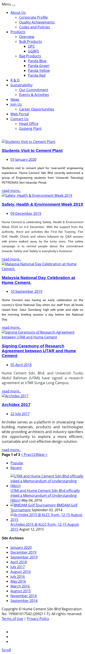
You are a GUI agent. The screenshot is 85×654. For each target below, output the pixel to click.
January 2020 (21, 547)
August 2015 (20, 591)
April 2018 (18, 562)
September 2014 (23, 600)
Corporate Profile (33, 17)
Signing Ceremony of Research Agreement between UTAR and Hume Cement (39, 351)
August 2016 (20, 571)
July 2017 (17, 566)
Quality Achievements (37, 22)
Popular (17, 463)
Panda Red (37, 75)
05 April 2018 (21, 364)
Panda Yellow (39, 70)
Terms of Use (12, 618)
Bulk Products (30, 41)
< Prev (26, 454)
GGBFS (33, 51)
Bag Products (30, 56)
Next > (42, 454)
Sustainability (21, 85)
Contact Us (19, 118)
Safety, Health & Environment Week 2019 (42, 204)
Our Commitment (33, 89)
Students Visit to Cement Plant (32, 150)
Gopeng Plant (30, 128)
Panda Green (38, 65)
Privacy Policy (38, 618)
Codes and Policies (34, 27)
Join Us (16, 104)
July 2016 (17, 576)
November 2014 (23, 595)
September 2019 (23, 557)
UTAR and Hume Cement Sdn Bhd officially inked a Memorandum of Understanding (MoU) (45, 495)
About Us (18, 12)
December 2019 (23, 552)
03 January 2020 (23, 159)
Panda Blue (37, 60)
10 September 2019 (26, 291)
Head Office (28, 123)
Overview (26, 36)
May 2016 (18, 581)
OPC (31, 46)
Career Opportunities (36, 109)
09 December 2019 (25, 213)
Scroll (6, 649)
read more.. (11, 190)
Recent (16, 467)
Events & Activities (34, 94)
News (14, 99)
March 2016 (20, 586)
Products (18, 31)
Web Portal (19, 114)
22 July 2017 (20, 413)
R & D (15, 80)
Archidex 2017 (16, 404)
